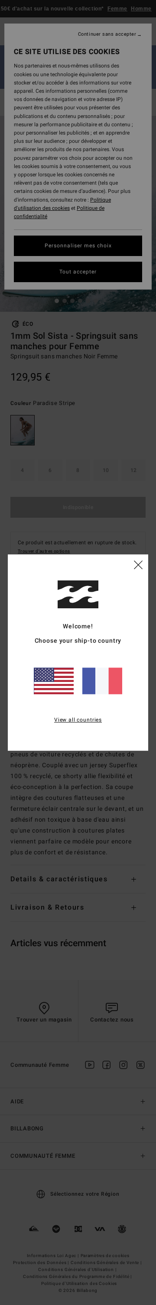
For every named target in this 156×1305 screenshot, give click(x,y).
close (138, 564)
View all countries (78, 720)
